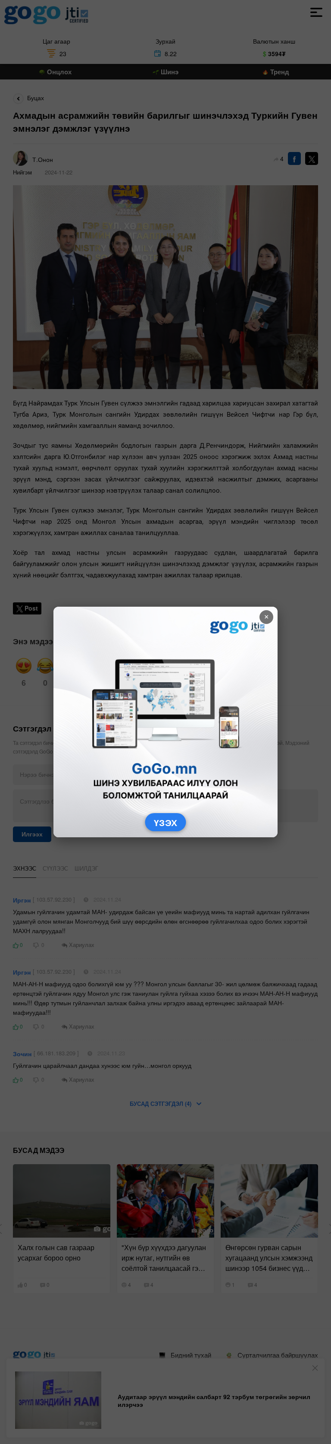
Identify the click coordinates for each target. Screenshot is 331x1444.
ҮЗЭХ (166, 822)
